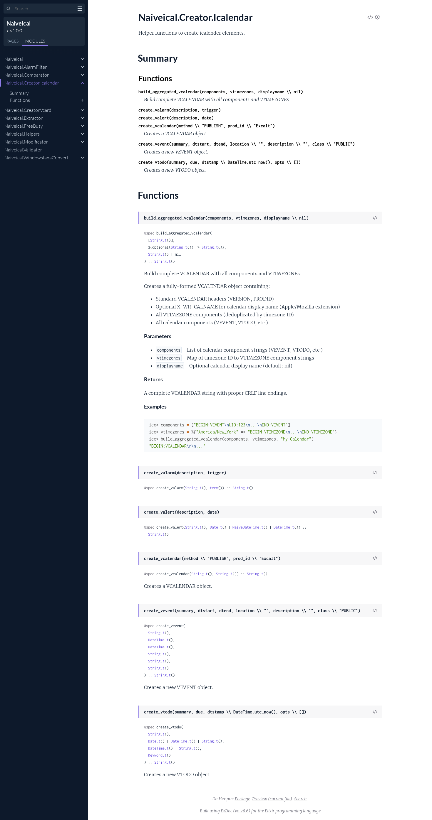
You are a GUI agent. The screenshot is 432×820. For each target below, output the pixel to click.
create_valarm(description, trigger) (179, 109)
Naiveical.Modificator (26, 142)
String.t (158, 240)
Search (300, 799)
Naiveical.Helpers (22, 134)
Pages (12, 40)
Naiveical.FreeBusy (23, 126)
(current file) (280, 799)
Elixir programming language (293, 811)
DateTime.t (284, 527)
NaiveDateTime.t (247, 527)
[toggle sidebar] (79, 9)
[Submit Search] (8, 8)
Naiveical (18, 23)
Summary (19, 93)
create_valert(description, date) (176, 117)
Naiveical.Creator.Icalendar (31, 83)
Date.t (216, 527)
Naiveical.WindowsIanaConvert (36, 158)
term (214, 488)
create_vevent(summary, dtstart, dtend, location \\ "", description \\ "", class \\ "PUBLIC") (246, 143)
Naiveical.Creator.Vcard (27, 110)
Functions (20, 100)
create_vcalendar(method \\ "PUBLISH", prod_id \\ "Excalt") (206, 125)
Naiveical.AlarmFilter (25, 67)
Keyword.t (157, 755)
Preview (259, 799)
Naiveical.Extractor (23, 118)
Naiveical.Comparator (26, 75)
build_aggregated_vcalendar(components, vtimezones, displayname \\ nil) (220, 91)
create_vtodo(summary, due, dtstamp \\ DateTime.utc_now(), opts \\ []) (219, 162)
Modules (35, 40)
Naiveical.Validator (23, 150)
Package (242, 799)
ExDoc (226, 811)
